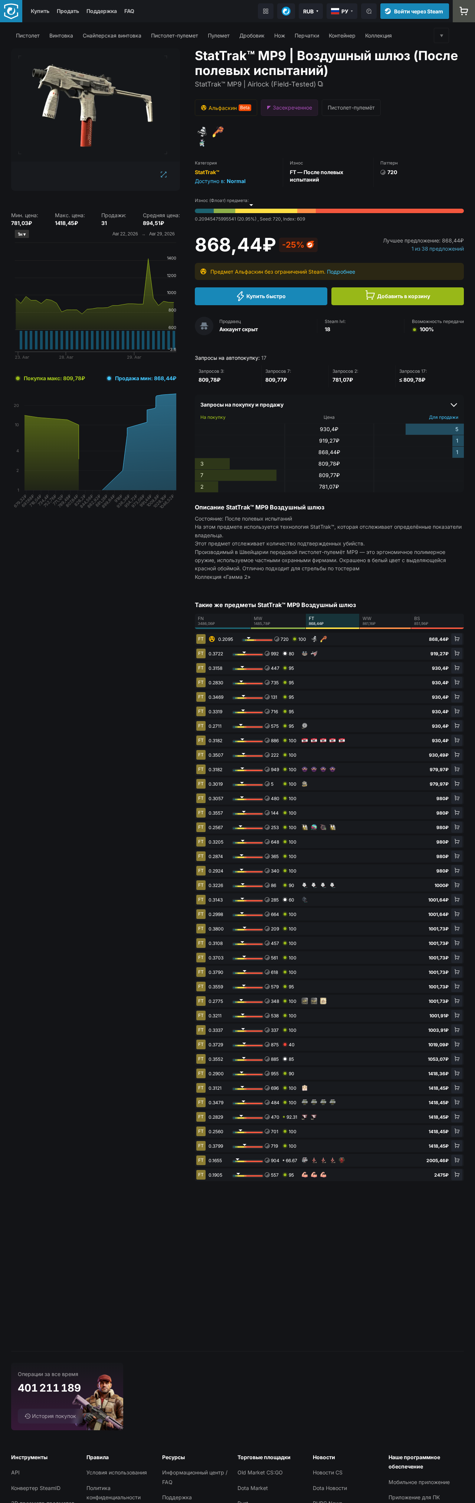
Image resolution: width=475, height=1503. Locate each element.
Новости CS (328, 1472)
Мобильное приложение (419, 1482)
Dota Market (253, 1488)
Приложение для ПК (414, 1497)
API (15, 1472)
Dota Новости (330, 1488)
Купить (40, 11)
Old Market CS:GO (260, 1472)
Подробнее (341, 271)
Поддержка (101, 11)
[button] (28, 35)
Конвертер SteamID (35, 1488)
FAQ (129, 11)
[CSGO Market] (11, 11)
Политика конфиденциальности (113, 1492)
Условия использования (116, 1472)
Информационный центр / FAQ (194, 1477)
